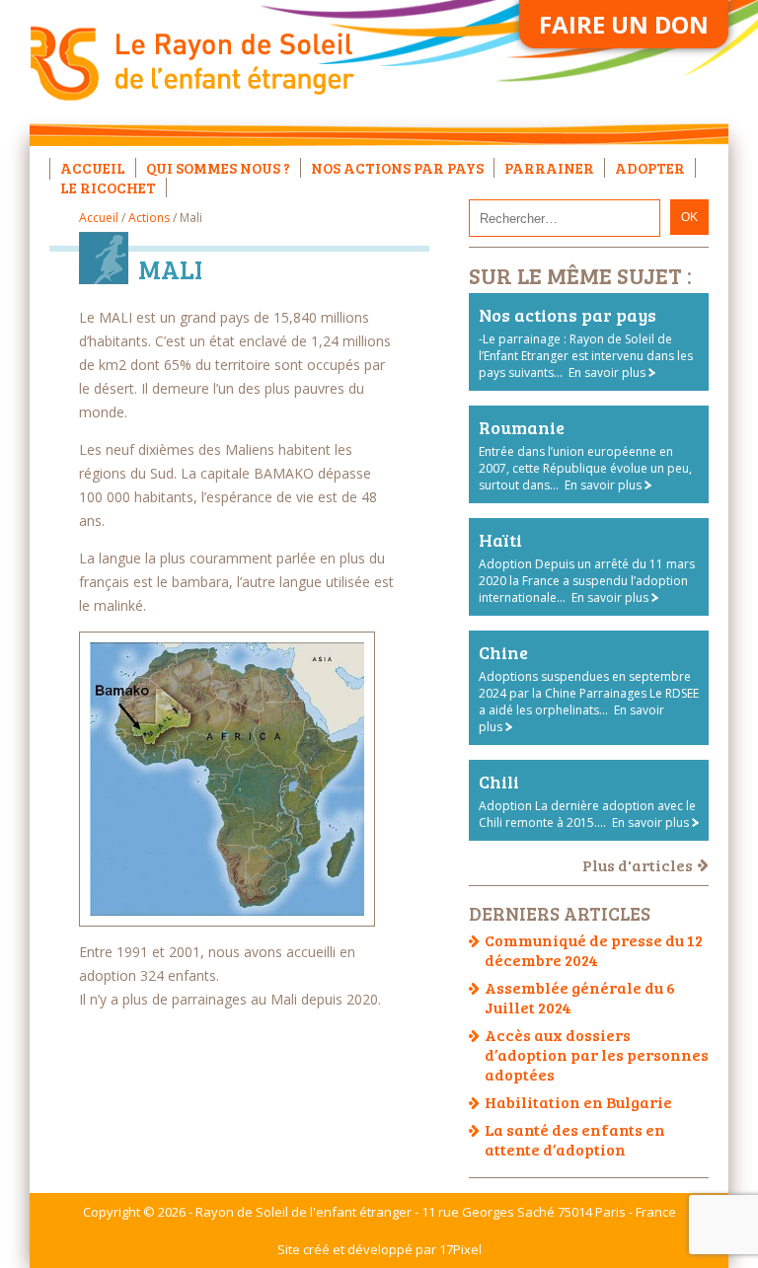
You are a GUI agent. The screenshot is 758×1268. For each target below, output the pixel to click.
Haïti (500, 540)
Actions (149, 217)
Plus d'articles (637, 865)
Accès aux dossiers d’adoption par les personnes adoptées (597, 1054)
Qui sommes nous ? (218, 168)
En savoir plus (606, 372)
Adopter (650, 168)
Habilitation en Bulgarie (578, 1101)
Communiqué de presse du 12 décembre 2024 (594, 950)
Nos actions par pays (397, 168)
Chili (499, 781)
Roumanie (522, 427)
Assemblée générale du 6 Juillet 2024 (580, 997)
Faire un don (624, 24)
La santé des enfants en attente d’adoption (575, 1139)
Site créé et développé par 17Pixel (379, 1249)
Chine (503, 652)
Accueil (92, 168)
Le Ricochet (108, 187)
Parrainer (549, 168)
